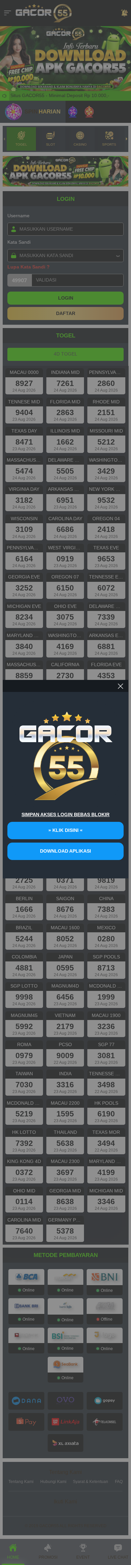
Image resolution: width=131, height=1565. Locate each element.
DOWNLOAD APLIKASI (65, 851)
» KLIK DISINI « (65, 830)
